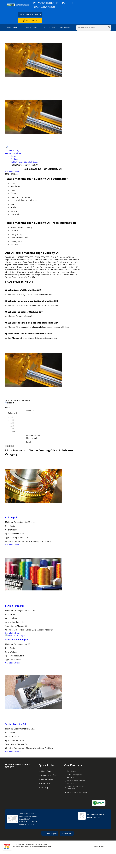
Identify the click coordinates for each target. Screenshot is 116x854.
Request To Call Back (14, 153)
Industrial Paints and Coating (77, 792)
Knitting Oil (11, 517)
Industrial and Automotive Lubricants (76, 782)
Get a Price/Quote (13, 171)
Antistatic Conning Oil (16, 639)
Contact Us (65, 27)
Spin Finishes (71, 771)
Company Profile (30, 27)
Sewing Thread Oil (14, 605)
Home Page (12, 27)
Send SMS (68, 833)
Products (14, 159)
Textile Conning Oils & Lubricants (24, 162)
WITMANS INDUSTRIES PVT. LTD (53, 4)
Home (13, 156)
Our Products (49, 27)
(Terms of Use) (42, 844)
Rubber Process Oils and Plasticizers (75, 788)
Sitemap (44, 787)
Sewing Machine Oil (15, 724)
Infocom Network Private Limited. (42, 847)
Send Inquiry (31, 20)
